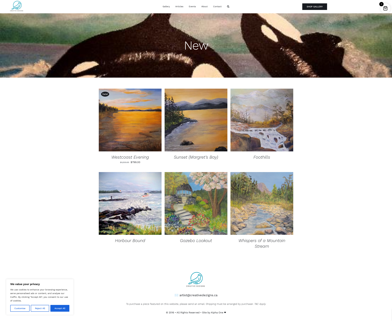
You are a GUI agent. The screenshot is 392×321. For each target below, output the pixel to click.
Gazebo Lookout (196, 240)
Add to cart (122, 120)
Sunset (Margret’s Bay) (196, 157)
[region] (40, 297)
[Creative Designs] (196, 271)
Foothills (261, 157)
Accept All (60, 308)
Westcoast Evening (130, 157)
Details (140, 120)
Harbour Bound (130, 240)
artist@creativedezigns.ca (198, 295)
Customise (19, 308)
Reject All (40, 308)
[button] (228, 6)
